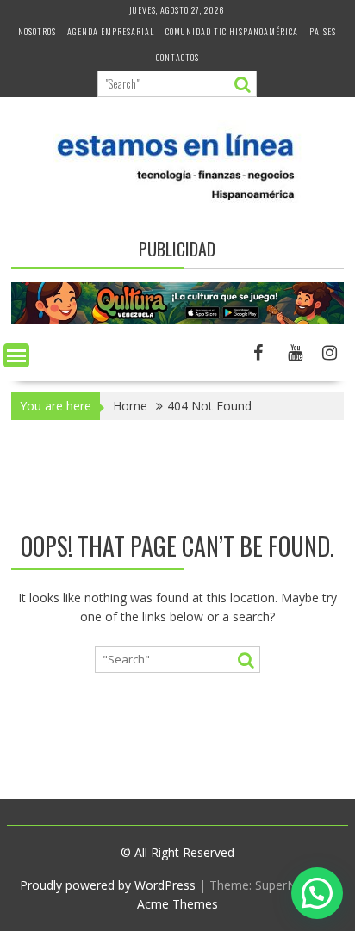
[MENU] (16, 355)
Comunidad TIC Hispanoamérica (231, 31)
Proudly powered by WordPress (108, 885)
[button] (317, 893)
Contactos (177, 57)
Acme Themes (177, 904)
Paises (322, 31)
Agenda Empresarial (110, 31)
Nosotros (37, 31)
